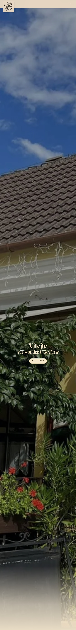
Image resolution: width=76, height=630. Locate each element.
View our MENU (38, 361)
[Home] (8, 4)
